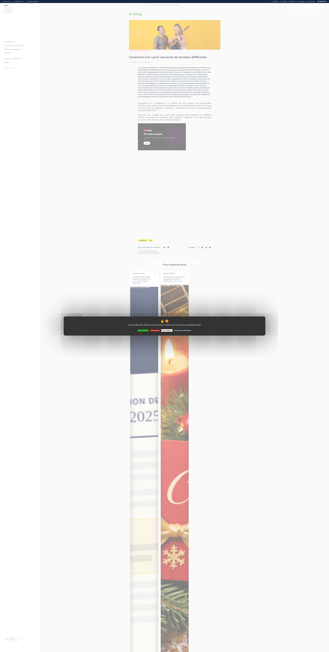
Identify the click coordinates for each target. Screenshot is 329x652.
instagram (302, 1)
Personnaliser (167, 330)
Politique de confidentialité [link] (182, 330)
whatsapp (312, 1)
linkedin (293, 1)
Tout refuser (155, 330)
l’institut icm (6, 1)
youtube (284, 1)
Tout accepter (143, 330)
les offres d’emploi (32, 1)
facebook (275, 1)
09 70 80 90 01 (321, 1)
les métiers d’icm (18, 1)
